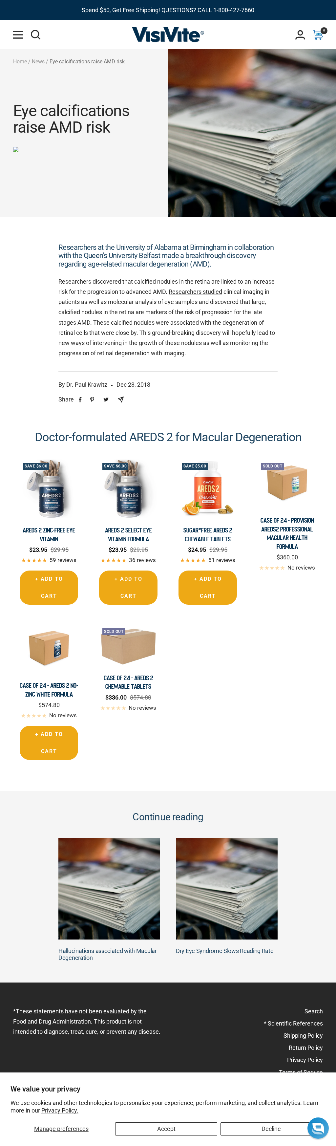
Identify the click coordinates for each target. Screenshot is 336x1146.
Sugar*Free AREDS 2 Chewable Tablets (207, 534)
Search (313, 1011)
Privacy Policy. (59, 1110)
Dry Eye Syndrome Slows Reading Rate (225, 950)
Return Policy (306, 1047)
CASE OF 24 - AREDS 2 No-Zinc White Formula (49, 689)
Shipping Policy (303, 1035)
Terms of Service (301, 1072)
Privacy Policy (305, 1059)
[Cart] (318, 35)
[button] (318, 1128)
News (38, 61)
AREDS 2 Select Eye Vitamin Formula (128, 534)
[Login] (300, 35)
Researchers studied (195, 291)
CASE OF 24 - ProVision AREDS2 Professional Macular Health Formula (287, 533)
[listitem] (80, 399)
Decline (271, 1128)
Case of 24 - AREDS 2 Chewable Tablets (128, 682)
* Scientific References (293, 1023)
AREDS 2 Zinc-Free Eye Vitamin (49, 534)
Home (20, 61)
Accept (166, 1128)
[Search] (36, 35)
